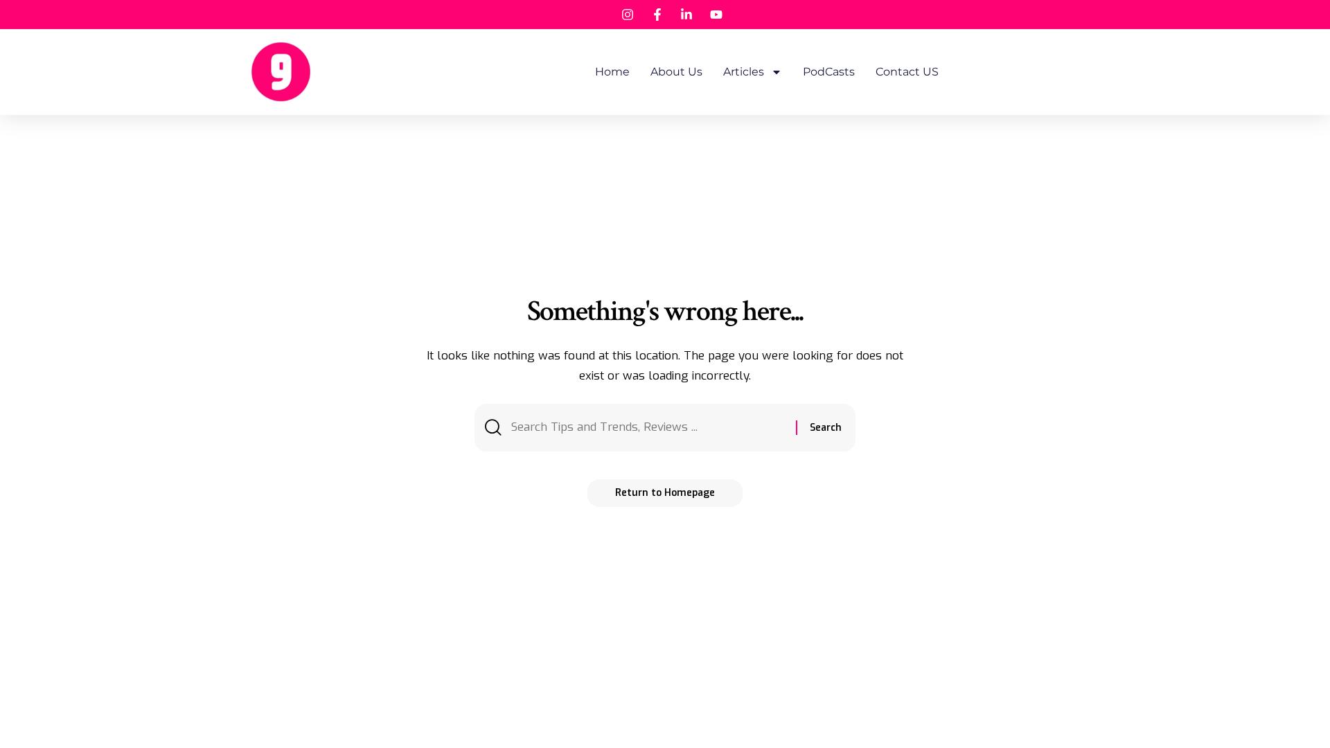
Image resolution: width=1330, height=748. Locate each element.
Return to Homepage (665, 492)
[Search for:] (648, 428)
